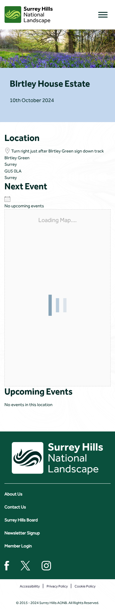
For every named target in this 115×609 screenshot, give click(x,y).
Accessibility (30, 586)
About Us (13, 494)
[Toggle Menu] (103, 14)
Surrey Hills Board (21, 520)
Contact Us (15, 507)
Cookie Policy (85, 586)
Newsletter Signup (22, 533)
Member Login (18, 546)
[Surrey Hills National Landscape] (28, 14)
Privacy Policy (57, 586)
